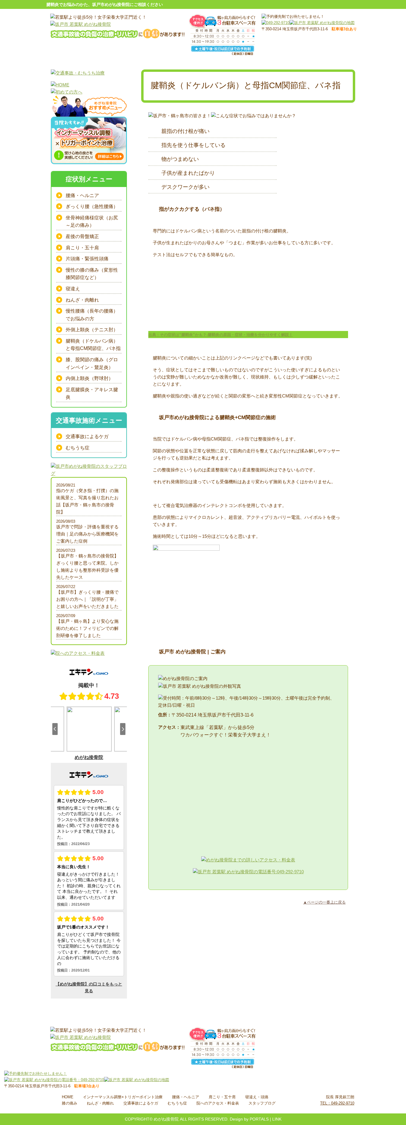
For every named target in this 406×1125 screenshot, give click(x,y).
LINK (276, 1119)
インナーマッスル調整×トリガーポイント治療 (123, 1097)
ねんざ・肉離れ (82, 299)
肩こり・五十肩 (82, 247)
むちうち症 (77, 447)
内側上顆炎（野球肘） (89, 378)
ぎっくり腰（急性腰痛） (92, 206)
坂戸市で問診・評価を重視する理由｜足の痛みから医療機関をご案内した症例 (87, 534)
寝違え (73, 288)
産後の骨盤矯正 (82, 236)
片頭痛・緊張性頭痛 (87, 258)
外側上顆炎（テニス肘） (92, 329)
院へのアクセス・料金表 (217, 1103)
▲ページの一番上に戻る (324, 902)
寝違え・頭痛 (256, 1097)
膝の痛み (69, 1103)
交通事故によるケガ (87, 436)
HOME (67, 1097)
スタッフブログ (262, 1103)
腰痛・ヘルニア (82, 195)
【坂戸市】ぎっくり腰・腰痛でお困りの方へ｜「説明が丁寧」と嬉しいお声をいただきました (87, 599)
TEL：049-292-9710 (337, 1103)
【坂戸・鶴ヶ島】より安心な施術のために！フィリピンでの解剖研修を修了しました (87, 628)
